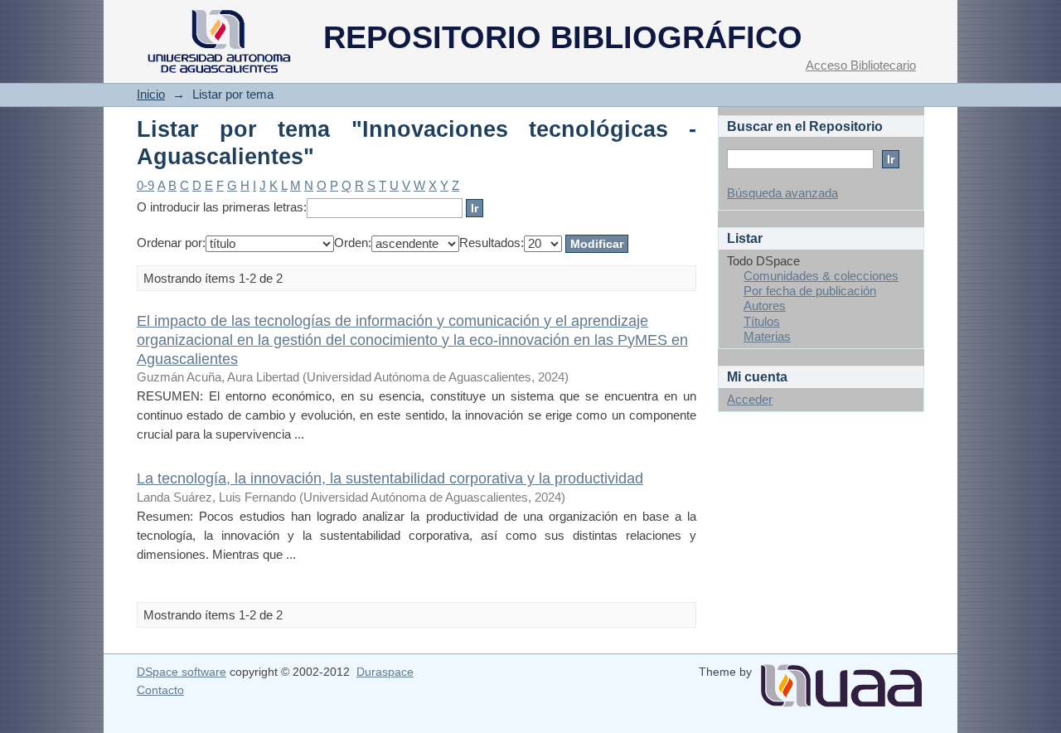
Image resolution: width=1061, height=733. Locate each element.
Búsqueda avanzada (782, 193)
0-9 (145, 185)
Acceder (750, 399)
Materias (767, 336)
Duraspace (385, 671)
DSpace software (181, 671)
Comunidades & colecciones (821, 276)
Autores (765, 306)
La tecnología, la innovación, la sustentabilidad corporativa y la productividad (390, 478)
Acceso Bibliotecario (861, 65)
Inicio (151, 94)
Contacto (160, 690)
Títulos (762, 321)
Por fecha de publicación (810, 291)
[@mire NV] (841, 679)
